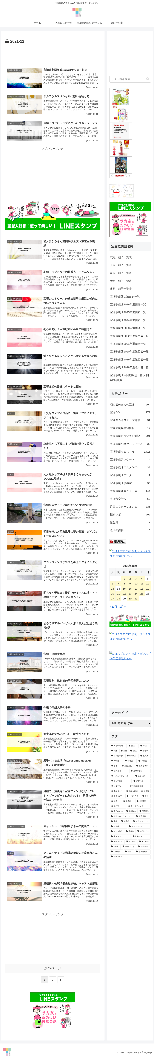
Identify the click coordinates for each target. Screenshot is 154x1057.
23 (130, 593)
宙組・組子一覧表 (121, 288)
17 (135, 588)
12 (147, 583)
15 (124, 588)
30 (130, 598)
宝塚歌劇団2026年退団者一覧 (128, 304)
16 (130, 588)
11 (141, 583)
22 (124, 593)
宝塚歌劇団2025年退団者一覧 (128, 312)
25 (141, 593)
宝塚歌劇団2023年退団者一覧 (128, 328)
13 (112, 588)
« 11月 (113, 606)
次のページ (52, 968)
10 (135, 583)
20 (112, 593)
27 (112, 598)
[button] (147, 79)
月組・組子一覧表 (121, 265)
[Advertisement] (52, 53)
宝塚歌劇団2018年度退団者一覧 (129, 367)
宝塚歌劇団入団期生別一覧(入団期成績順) (129, 378)
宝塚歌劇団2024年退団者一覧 (128, 320)
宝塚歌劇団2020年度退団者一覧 (129, 351)
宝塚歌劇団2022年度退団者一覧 (129, 335)
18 (141, 588)
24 (135, 593)
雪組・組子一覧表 (121, 280)
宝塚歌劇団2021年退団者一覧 (128, 343)
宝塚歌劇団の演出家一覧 (125, 296)
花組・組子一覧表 (121, 257)
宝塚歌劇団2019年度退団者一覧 (129, 359)
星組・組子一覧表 (121, 273)
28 (118, 598)
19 (147, 588)
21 (118, 593)
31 (135, 598)
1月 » (122, 606)
